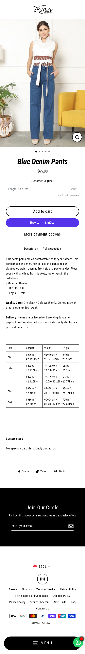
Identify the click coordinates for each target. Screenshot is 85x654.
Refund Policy (68, 589)
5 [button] (49, 152)
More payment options (42, 234)
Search (13, 589)
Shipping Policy (61, 595)
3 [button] (43, 152)
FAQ (73, 602)
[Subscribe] (70, 526)
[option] (42, 83)
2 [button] (40, 152)
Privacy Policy (17, 602)
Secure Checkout (40, 602)
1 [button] (36, 152)
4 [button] (46, 152)
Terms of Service (46, 589)
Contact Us (42, 608)
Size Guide (60, 602)
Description (31, 248)
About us (27, 589)
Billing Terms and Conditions (31, 595)
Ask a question (52, 248)
